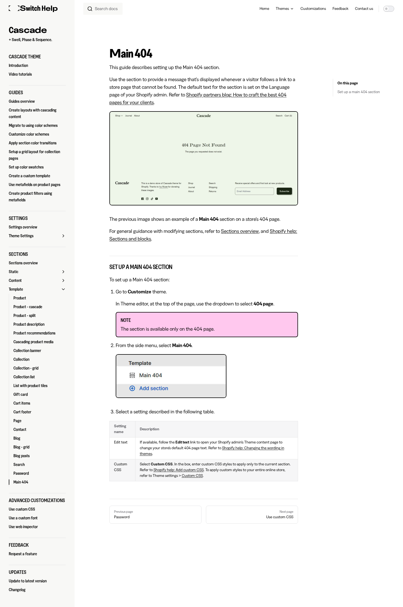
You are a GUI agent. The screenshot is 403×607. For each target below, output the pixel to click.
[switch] (388, 9)
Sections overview (240, 231)
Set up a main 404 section (358, 92)
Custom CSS (192, 476)
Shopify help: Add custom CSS (179, 470)
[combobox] (103, 9)
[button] (37, 56)
